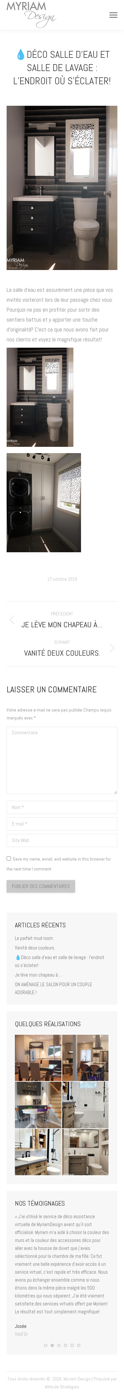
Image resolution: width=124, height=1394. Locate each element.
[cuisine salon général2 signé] (85, 1058)
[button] (45, 1345)
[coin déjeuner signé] (38, 1105)
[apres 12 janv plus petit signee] (85, 1152)
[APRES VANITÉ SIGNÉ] (38, 1152)
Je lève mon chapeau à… (38, 975)
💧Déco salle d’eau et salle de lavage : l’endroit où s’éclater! (59, 961)
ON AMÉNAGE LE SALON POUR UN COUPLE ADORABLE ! (53, 988)
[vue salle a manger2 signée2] (38, 1058)
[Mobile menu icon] (113, 15)
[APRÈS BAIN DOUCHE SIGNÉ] (85, 1105)
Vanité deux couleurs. (35, 948)
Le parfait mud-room (34, 938)
